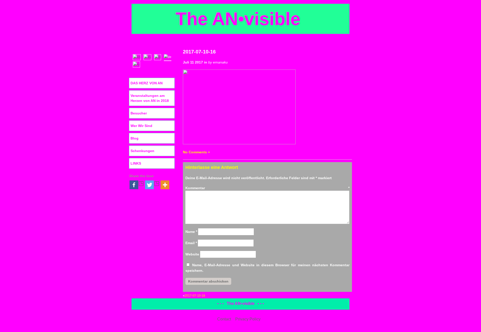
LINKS (136, 163)
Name (191, 232)
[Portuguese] (159, 56)
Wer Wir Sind (141, 126)
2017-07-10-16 (199, 51)
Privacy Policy (248, 319)
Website (192, 254)
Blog (135, 138)
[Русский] (138, 64)
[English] (138, 56)
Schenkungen (142, 151)
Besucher (139, 113)
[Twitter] (152, 184)
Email (191, 243)
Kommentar (267, 188)
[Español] (148, 56)
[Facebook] (137, 184)
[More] (165, 184)
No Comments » (196, 152)
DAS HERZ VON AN (147, 83)
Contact (224, 319)
